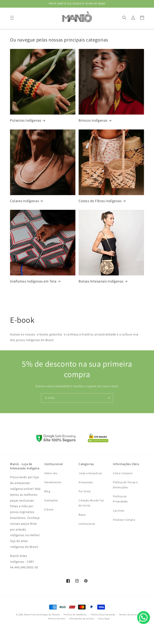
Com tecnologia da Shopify (45, 614)
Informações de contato (81, 618)
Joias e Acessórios (90, 473)
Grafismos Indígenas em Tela (33, 281)
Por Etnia (84, 491)
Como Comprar (123, 473)
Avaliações (51, 500)
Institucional (87, 524)
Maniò (27, 614)
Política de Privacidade (120, 499)
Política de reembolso (75, 614)
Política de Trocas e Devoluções (125, 484)
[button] (12, 17)
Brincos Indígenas (93, 120)
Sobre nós (50, 473)
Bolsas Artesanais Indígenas (101, 281)
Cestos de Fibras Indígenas (100, 201)
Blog (47, 491)
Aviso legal (104, 618)
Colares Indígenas (24, 201)
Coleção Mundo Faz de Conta (91, 503)
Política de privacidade (103, 614)
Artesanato (86, 482)
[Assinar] (108, 398)
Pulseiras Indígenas (25, 120)
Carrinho (118, 510)
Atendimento (53, 482)
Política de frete (56, 618)
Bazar (82, 514)
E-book (49, 509)
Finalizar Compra (124, 519)
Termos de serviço (128, 614)
